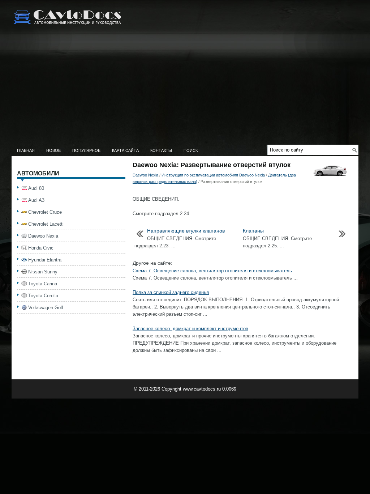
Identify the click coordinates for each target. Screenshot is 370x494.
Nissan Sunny (42, 271)
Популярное (86, 150)
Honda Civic (40, 248)
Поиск (191, 150)
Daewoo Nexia (145, 175)
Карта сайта (125, 150)
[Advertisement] (185, 90)
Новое (53, 150)
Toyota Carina (42, 283)
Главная (26, 150)
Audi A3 (36, 200)
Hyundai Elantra (44, 260)
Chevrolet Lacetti (46, 224)
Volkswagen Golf (45, 307)
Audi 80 (36, 188)
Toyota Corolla (43, 295)
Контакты (161, 150)
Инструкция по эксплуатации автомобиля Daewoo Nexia (213, 175)
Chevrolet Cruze (45, 212)
